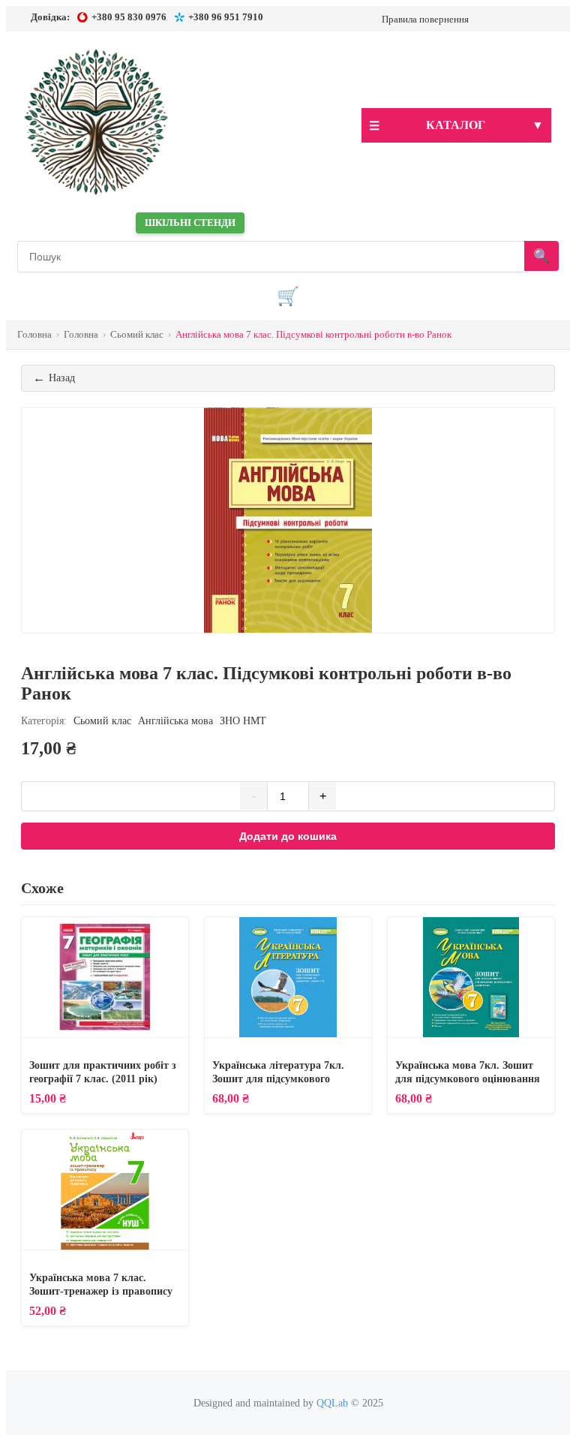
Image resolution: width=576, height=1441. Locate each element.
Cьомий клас (102, 721)
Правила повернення (425, 19)
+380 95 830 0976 (129, 17)
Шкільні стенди (190, 222)
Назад (54, 378)
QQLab (332, 1403)
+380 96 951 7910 (225, 17)
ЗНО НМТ (243, 721)
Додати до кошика (288, 836)
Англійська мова (177, 721)
